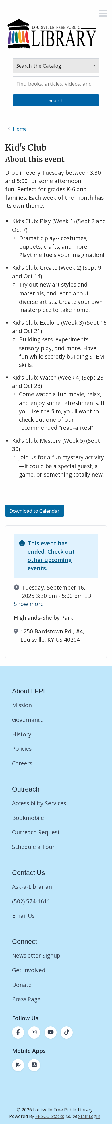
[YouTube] (51, 1032)
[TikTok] (67, 1032)
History (21, 734)
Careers (22, 763)
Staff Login (89, 1116)
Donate (22, 985)
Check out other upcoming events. (51, 560)
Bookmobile (28, 818)
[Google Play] (18, 1065)
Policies (22, 748)
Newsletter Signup (36, 955)
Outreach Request (36, 832)
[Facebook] (18, 1032)
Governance (28, 720)
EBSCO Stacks (49, 1116)
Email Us (23, 915)
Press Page (26, 999)
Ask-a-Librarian (32, 886)
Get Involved (28, 970)
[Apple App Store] (34, 1065)
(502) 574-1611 (31, 901)
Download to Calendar (34, 510)
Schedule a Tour (33, 847)
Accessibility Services (39, 803)
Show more (29, 604)
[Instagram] (34, 1032)
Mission (22, 705)
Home (20, 128)
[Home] (52, 33)
